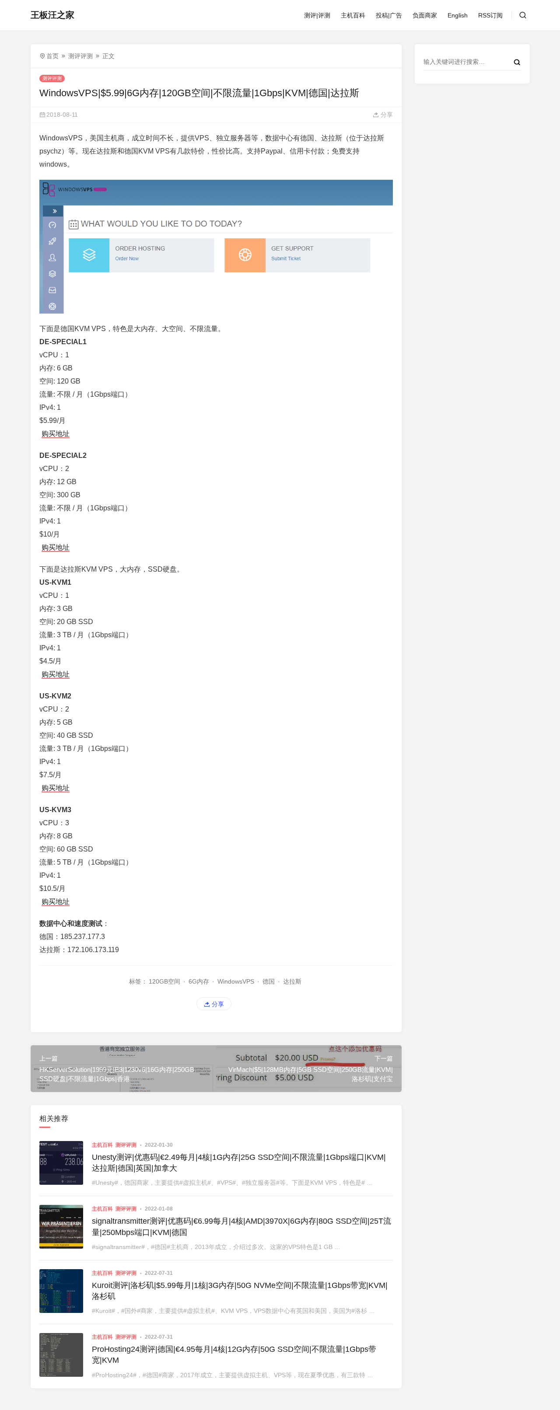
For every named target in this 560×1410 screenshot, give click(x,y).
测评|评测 (317, 15)
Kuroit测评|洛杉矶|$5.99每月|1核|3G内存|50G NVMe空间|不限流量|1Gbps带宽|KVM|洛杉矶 (240, 1291)
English (458, 15)
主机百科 (353, 15)
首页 (52, 55)
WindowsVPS (235, 981)
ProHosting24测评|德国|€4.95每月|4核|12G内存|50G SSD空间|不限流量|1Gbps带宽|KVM (234, 1355)
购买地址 (56, 433)
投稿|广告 (389, 15)
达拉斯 (292, 981)
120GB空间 (164, 981)
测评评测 (80, 55)
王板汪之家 (52, 15)
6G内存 (199, 981)
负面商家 (425, 15)
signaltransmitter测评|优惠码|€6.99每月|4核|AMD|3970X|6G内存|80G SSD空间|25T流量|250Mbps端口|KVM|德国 (241, 1226)
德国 (268, 981)
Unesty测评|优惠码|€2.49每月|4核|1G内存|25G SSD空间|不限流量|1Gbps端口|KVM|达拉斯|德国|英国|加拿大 (239, 1163)
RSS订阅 (490, 15)
